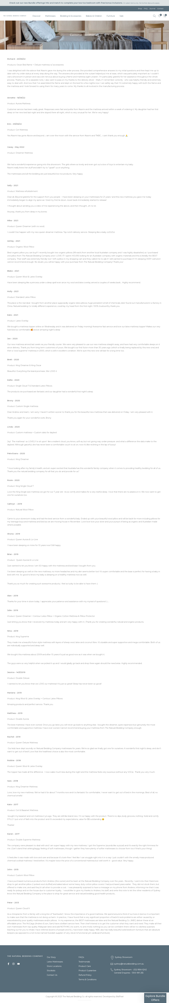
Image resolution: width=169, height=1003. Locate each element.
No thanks (84, 543)
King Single (84, 490)
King (84, 522)
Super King (84, 533)
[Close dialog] (134, 458)
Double (84, 501)
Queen (84, 512)
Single (84, 481)
